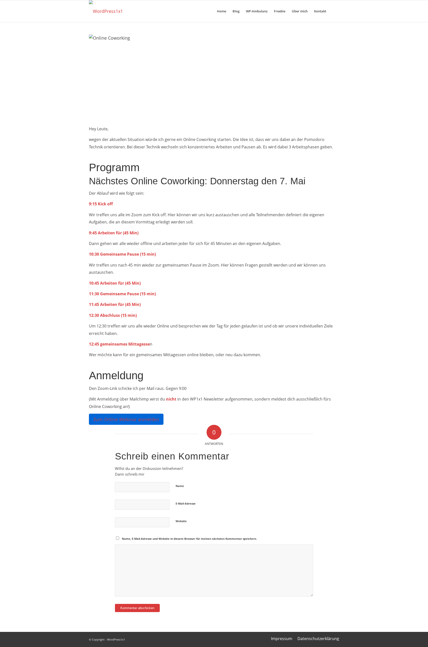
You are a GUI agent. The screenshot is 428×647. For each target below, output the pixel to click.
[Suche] (334, 11)
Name (180, 486)
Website (181, 521)
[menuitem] (221, 11)
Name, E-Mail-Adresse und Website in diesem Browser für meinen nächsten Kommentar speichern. (189, 538)
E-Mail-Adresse (186, 503)
